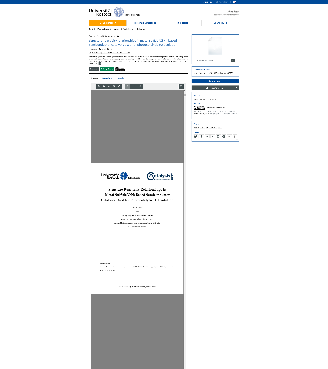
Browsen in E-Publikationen (122, 29)
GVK (200, 99)
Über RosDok (220, 23)
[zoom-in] (99, 86)
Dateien (121, 78)
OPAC (196, 99)
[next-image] (140, 86)
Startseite (207, 2)
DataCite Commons (209, 99)
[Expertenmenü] (237, 140)
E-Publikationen (108, 23)
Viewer (94, 78)
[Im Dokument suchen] (233, 60)
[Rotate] (119, 86)
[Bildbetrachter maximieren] (181, 86)
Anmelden (223, 2)
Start (91, 29)
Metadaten (107, 78)
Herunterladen (216, 88)
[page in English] (233, 2)
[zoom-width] (109, 86)
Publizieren (182, 23)
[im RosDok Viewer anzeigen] (215, 46)
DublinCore (213, 128)
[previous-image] (127, 86)
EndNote (202, 128)
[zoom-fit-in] (114, 86)
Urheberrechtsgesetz (201, 113)
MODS (220, 128)
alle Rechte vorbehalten (216, 107)
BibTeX (196, 128)
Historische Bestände (145, 23)
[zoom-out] (104, 86)
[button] (196, 136)
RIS (207, 128)
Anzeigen (216, 81)
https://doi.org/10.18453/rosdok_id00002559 (109, 52)
